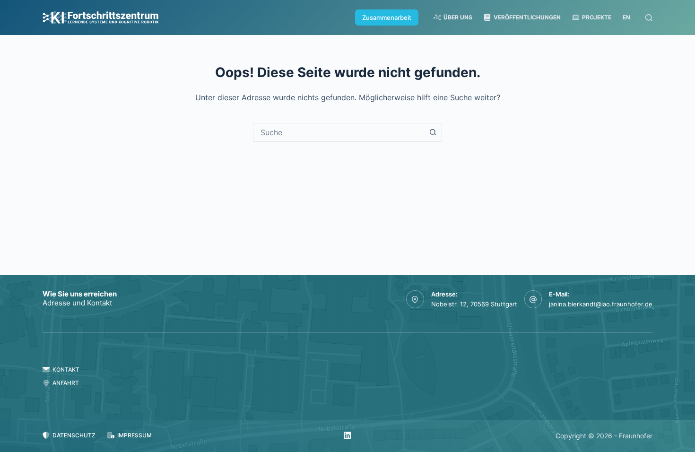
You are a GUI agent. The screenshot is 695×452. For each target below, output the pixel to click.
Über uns (457, 17)
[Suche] (648, 17)
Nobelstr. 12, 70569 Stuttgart (474, 304)
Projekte (596, 17)
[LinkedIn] (347, 435)
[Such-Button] (433, 132)
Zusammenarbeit (386, 17)
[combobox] (338, 132)
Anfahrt (65, 382)
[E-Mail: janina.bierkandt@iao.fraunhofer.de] (533, 299)
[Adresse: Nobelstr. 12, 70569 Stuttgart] (415, 299)
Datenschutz (74, 435)
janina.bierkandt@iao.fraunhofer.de (600, 304)
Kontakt (65, 369)
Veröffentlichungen (527, 17)
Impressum (134, 435)
